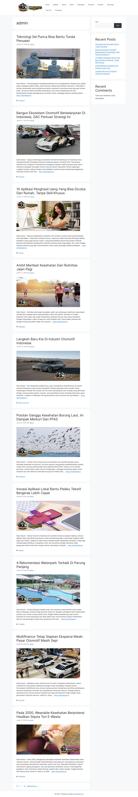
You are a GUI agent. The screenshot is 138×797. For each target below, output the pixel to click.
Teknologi (110, 5)
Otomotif (91, 5)
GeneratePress (78, 794)
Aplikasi (55, 5)
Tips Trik (48, 10)
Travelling (58, 10)
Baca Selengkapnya (23, 95)
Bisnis (72, 5)
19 (25, 786)
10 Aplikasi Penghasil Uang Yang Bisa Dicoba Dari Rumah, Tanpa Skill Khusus (51, 191)
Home (47, 5)
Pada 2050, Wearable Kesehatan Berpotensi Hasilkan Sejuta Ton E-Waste (50, 715)
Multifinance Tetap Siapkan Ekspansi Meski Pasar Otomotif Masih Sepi (49, 638)
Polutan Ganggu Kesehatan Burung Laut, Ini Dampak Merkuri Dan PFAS (49, 417)
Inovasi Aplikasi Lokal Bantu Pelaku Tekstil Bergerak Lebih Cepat (48, 491)
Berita (64, 5)
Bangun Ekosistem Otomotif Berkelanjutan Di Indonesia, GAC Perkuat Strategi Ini (50, 115)
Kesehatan (81, 5)
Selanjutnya (32, 786)
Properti (100, 5)
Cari (96, 22)
